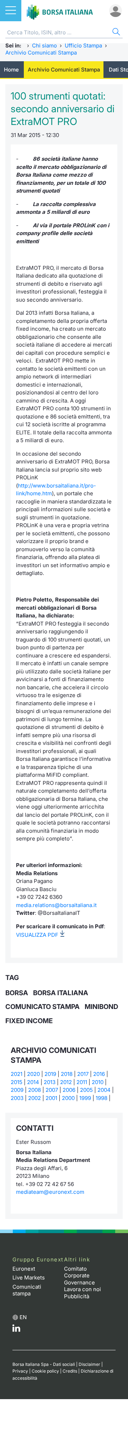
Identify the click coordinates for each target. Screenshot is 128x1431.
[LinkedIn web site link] (16, 1330)
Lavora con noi (82, 1289)
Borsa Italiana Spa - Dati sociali (43, 1364)
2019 (50, 1074)
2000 (68, 1098)
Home (11, 69)
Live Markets (28, 1277)
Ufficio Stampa (83, 45)
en (23, 1317)
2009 (17, 1090)
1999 (85, 1098)
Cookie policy (45, 1371)
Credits (70, 1371)
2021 (16, 1074)
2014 (33, 1082)
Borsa (16, 993)
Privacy (20, 1371)
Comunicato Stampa (42, 1007)
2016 (99, 1074)
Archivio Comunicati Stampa (41, 52)
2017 (83, 1074)
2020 (33, 1074)
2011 (81, 1082)
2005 (86, 1090)
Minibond (101, 1007)
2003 (17, 1098)
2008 (34, 1090)
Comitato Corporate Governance (79, 1275)
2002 (34, 1098)
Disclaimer (89, 1364)
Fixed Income (29, 1021)
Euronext (23, 1268)
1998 (101, 1098)
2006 (69, 1090)
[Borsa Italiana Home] (59, 10)
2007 (52, 1090)
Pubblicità (76, 1296)
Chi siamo (44, 45)
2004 (104, 1090)
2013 (49, 1082)
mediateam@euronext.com (50, 1191)
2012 (66, 1082)
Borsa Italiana (60, 993)
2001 (51, 1098)
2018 (67, 1074)
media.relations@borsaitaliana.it (56, 905)
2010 (97, 1082)
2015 (16, 1082)
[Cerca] (115, 32)
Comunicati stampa (26, 1290)
